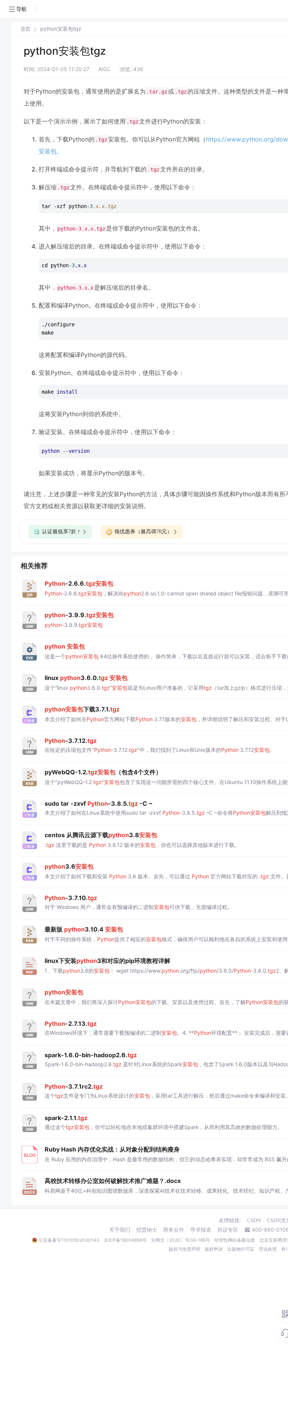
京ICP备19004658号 (125, 1240)
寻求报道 (200, 1230)
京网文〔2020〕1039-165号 (180, 1240)
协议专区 (227, 1230)
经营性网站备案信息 (234, 1240)
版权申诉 (214, 1249)
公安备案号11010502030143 (69, 1240)
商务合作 (173, 1230)
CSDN (254, 1220)
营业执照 (268, 1249)
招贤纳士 (146, 1230)
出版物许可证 (240, 1249)
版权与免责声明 (184, 1249)
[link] (25, 28)
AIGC (104, 69)
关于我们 (119, 1230)
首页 (25, 29)
